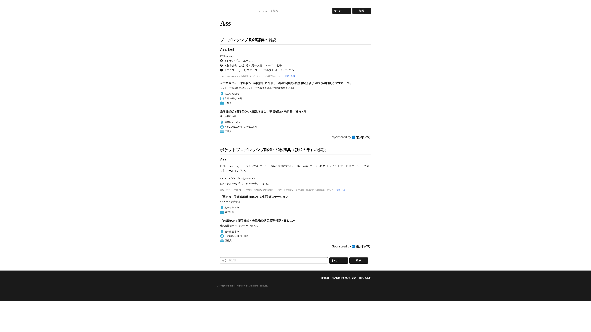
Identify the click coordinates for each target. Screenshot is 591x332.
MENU (223, 3)
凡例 (293, 76)
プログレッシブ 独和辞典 (242, 40)
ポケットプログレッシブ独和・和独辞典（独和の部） (267, 150)
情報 (287, 76)
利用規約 (325, 278)
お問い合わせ (365, 278)
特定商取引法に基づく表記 (344, 278)
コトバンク (235, 11)
